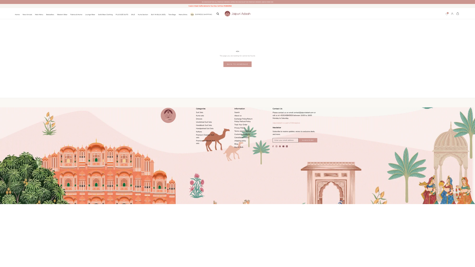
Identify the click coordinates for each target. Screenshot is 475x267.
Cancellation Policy (241, 137)
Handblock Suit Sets (204, 125)
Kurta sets (200, 115)
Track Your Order (240, 124)
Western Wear (62, 14)
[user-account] (452, 13)
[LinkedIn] (287, 146)
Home (17, 14)
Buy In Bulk (238, 147)
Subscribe (308, 140)
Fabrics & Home (76, 14)
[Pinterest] (280, 146)
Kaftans (199, 132)
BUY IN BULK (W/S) (158, 14)
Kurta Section (143, 14)
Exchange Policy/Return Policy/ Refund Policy (243, 120)
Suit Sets (199, 112)
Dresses (199, 119)
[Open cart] (457, 13)
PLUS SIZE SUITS (122, 14)
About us (238, 115)
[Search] (218, 13)
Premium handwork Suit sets (205, 142)
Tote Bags (172, 14)
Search (237, 112)
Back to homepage (237, 64)
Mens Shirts (183, 14)
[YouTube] (283, 146)
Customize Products (242, 134)
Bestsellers (50, 14)
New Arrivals (27, 14)
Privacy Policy (239, 128)
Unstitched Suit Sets (204, 122)
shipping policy (240, 141)
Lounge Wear (90, 14)
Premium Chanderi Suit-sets (205, 136)
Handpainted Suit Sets (205, 128)
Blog (236, 144)
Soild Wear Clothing (105, 14)
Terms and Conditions (242, 131)
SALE (133, 14)
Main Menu (39, 14)
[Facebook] (273, 146)
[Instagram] (276, 146)
